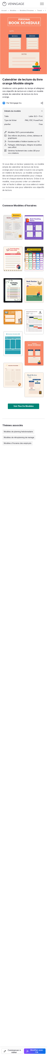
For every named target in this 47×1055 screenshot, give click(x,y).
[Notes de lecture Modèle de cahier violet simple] (34, 227)
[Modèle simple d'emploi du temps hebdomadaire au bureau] (34, 259)
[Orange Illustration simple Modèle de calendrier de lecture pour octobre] (13, 317)
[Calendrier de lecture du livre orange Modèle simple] (34, 353)
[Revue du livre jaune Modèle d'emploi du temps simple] (34, 290)
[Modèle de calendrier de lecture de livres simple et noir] (13, 290)
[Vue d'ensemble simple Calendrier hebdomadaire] (13, 227)
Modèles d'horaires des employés (17, 443)
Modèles (13, 10)
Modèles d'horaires (27, 10)
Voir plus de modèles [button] (23, 406)
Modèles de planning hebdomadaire (18, 432)
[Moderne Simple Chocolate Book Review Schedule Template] (34, 385)
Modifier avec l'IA (36, 1051)
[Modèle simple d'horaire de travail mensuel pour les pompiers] (34, 322)
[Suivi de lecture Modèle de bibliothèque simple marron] (13, 375)
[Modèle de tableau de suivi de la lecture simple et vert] (13, 344)
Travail (39, 10)
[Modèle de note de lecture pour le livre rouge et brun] (13, 259)
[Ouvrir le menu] (42, 4)
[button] (12, 1051)
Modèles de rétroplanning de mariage (19, 437)
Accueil (4, 10)
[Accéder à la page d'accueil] (13, 4)
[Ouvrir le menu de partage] (42, 103)
